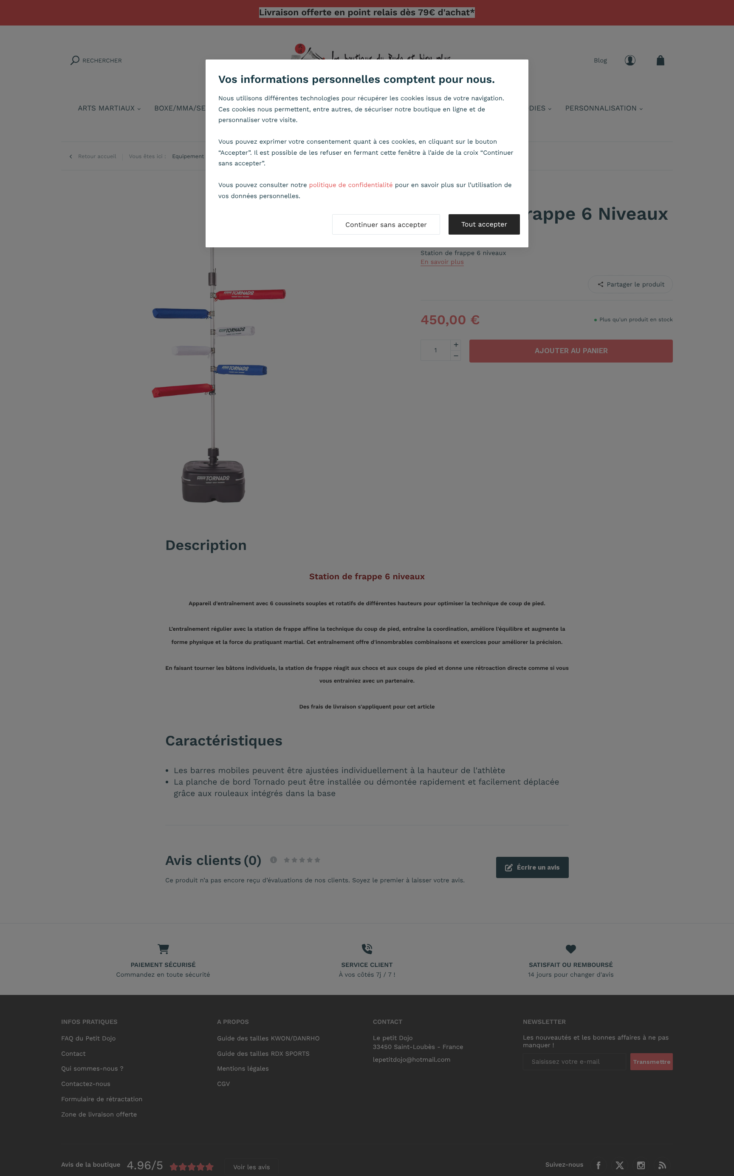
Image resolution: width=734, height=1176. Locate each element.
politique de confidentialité (351, 185)
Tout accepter (484, 224)
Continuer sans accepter (386, 225)
